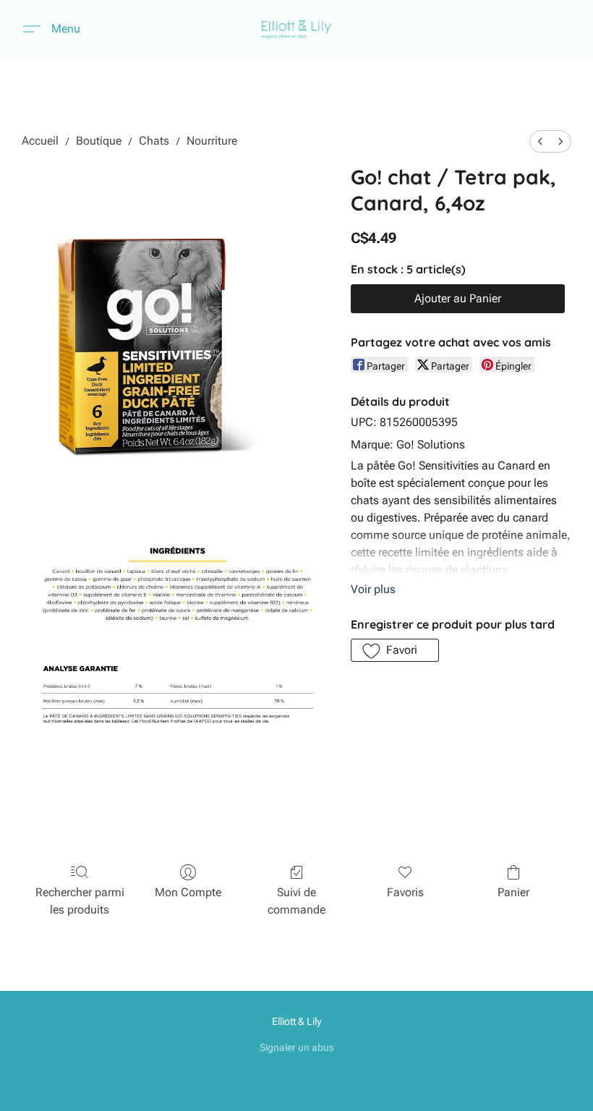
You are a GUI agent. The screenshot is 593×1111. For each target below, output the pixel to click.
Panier (513, 892)
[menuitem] (540, 141)
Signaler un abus (297, 1047)
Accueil (40, 141)
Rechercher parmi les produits (79, 900)
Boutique (98, 141)
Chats (154, 141)
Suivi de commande (296, 900)
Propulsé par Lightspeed (297, 1072)
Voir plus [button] (373, 589)
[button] (297, 29)
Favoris (405, 892)
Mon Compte (188, 892)
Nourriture (212, 141)
